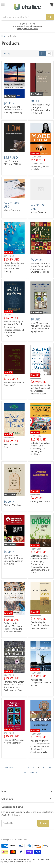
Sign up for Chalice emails (27, 28)
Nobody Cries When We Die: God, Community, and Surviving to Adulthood (40, 448)
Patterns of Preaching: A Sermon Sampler (14, 741)
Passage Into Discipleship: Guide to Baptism (40, 682)
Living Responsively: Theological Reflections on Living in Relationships (40, 108)
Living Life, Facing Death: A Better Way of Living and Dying (13, 109)
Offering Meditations (40, 501)
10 (49, 767)
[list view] (49, 53)
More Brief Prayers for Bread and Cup (14, 384)
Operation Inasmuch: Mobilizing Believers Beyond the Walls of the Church (13, 559)
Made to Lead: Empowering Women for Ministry (40, 166)
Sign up (43, 823)
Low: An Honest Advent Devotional (12, 162)
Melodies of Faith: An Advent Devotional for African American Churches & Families (40, 267)
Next (32, 772)
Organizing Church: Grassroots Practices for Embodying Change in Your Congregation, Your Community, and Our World (40, 564)
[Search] (50, 17)
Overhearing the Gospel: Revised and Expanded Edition (39, 625)
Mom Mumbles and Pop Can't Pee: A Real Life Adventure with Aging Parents (40, 327)
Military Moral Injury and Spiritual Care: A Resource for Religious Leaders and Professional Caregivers (14, 328)
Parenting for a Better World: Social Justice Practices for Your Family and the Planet (14, 685)
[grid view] (42, 53)
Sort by (7, 53)
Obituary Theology (12, 505)
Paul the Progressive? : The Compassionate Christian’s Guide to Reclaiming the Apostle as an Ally (40, 746)
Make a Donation (12, 210)
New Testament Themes (11, 445)
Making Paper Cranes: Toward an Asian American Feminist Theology (14, 267)
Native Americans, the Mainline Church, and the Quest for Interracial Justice (40, 389)
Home (4, 36)
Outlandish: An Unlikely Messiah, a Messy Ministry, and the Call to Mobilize (13, 627)
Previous (9, 767)
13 (25, 772)
